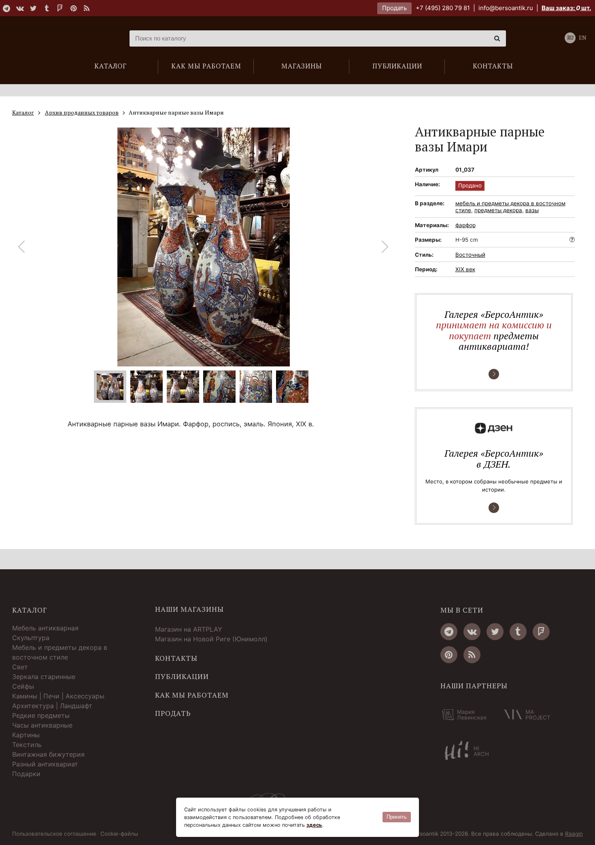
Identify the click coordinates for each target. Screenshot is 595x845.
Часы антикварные (42, 725)
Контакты (176, 658)
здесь (314, 825)
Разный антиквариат (45, 764)
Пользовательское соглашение (54, 834)
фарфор (465, 225)
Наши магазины (189, 609)
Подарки (26, 774)
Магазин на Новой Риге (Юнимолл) (211, 639)
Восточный (470, 254)
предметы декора (498, 210)
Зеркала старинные (43, 677)
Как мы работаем (192, 695)
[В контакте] (19, 8)
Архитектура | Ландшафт (52, 706)
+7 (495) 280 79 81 (443, 8)
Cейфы (23, 686)
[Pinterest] (73, 8)
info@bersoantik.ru (505, 8)
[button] (385, 247)
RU (570, 37)
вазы (532, 210)
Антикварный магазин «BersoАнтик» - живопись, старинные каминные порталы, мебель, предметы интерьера (62, 38)
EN (582, 37)
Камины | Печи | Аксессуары (58, 696)
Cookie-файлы (119, 834)
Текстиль (27, 745)
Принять (397, 817)
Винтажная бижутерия (48, 754)
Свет (20, 667)
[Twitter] (33, 8)
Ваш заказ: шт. (566, 8)
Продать (394, 8)
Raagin (574, 833)
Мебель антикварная (45, 628)
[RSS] (86, 8)
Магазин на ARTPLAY (188, 629)
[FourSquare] (59, 8)
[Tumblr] (46, 8)
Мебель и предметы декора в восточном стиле (59, 652)
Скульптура (30, 638)
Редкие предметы (41, 715)
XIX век (465, 269)
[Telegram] (6, 8)
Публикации (182, 676)
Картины (26, 735)
